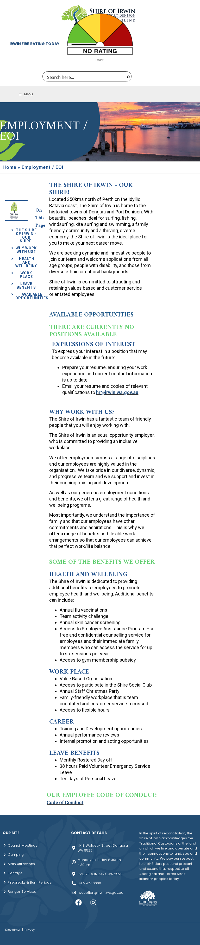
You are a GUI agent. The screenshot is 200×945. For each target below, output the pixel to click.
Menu (28, 94)
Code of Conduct (65, 802)
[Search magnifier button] (128, 76)
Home (9, 167)
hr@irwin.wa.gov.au (117, 392)
